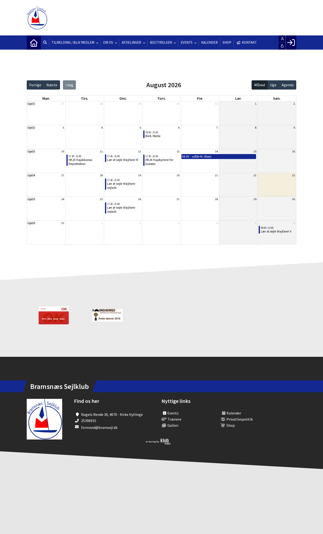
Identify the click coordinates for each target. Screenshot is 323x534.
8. (256, 127)
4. (102, 127)
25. (101, 199)
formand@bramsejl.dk (99, 427)
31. (216, 103)
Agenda (288, 84)
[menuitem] (34, 42)
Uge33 (31, 151)
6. (179, 127)
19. (140, 175)
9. (294, 127)
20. (178, 175)
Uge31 (31, 103)
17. (63, 175)
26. (140, 199)
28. (101, 103)
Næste (51, 84)
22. (255, 175)
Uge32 (31, 127)
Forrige (35, 84)
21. (216, 175)
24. (63, 199)
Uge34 (31, 175)
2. (294, 103)
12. (140, 151)
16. (294, 151)
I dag (69, 84)
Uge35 (31, 199)
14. (216, 151)
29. (140, 103)
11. (101, 151)
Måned (259, 84)
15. (255, 151)
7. (217, 127)
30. (178, 103)
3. (64, 127)
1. (256, 103)
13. (178, 151)
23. (294, 175)
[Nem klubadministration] (158, 443)
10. (63, 151)
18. (101, 175)
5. (141, 127)
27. (63, 103)
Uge (273, 84)
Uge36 (31, 223)
